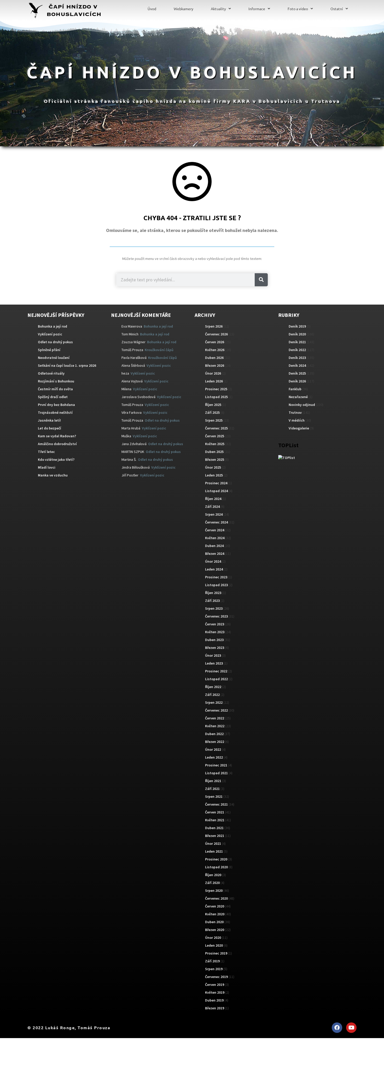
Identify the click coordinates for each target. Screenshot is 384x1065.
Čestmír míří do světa (55, 389)
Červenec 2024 (216, 522)
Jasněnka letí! (49, 420)
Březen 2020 (214, 929)
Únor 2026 (213, 373)
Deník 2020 (297, 334)
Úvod (152, 8)
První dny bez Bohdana (56, 404)
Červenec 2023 (216, 616)
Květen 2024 (214, 538)
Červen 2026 (214, 342)
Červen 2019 (214, 984)
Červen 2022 (214, 718)
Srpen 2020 (214, 890)
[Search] (261, 279)
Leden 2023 (214, 663)
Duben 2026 (214, 357)
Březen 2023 (214, 647)
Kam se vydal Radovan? (57, 436)
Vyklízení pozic (50, 334)
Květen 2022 (214, 726)
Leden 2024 (214, 569)
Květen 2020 (214, 914)
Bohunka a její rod (52, 326)
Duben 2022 (214, 733)
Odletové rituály (51, 373)
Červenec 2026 (216, 334)
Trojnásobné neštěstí (55, 412)
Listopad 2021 (216, 773)
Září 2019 (212, 961)
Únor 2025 (213, 467)
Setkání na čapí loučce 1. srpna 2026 (67, 365)
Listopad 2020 (216, 867)
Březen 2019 (214, 1008)
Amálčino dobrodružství (57, 443)
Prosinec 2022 (216, 671)
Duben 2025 (214, 451)
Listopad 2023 (216, 585)
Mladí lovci (46, 467)
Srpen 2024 (214, 514)
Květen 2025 (214, 443)
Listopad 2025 (216, 396)
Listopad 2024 (216, 490)
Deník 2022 (297, 349)
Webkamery (183, 8)
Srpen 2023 (214, 608)
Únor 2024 (213, 561)
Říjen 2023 (213, 592)
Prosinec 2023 (216, 577)
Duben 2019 (214, 1000)
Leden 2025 (214, 475)
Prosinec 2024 (216, 483)
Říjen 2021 (213, 780)
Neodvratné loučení (53, 357)
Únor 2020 (213, 937)
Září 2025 (212, 412)
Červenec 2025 (216, 428)
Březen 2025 (214, 459)
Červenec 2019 (216, 976)
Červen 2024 (214, 530)
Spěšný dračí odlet (53, 396)
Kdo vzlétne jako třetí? (56, 459)
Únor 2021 (213, 843)
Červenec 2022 (216, 710)
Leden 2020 (214, 945)
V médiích (297, 420)
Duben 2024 (214, 545)
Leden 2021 (214, 851)
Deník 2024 (297, 365)
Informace (256, 8)
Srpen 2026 (214, 326)
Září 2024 (212, 506)
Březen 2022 (214, 741)
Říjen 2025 (213, 404)
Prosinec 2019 (216, 953)
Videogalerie (299, 428)
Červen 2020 (214, 906)
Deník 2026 (297, 381)
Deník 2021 (297, 342)
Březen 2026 (214, 365)
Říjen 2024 (213, 498)
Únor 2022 (213, 749)
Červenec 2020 (216, 898)
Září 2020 (212, 882)
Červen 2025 (214, 436)
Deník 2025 (297, 373)
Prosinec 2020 (216, 859)
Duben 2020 (214, 921)
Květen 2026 (214, 349)
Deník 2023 (297, 357)
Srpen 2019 (214, 969)
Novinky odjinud (302, 404)
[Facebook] (337, 1027)
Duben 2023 (214, 639)
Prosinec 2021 (216, 765)
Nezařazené (298, 396)
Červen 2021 (214, 812)
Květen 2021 (214, 820)
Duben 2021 (214, 827)
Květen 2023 (214, 632)
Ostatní (336, 8)
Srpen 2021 (214, 796)
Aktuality (218, 8)
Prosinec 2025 (216, 389)
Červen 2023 (214, 624)
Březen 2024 (214, 553)
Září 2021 (212, 788)
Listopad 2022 (216, 679)
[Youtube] (351, 1027)
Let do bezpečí (49, 428)
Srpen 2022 (214, 702)
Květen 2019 (214, 992)
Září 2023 (212, 600)
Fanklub (295, 389)
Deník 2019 (297, 326)
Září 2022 (212, 694)
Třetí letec (46, 451)
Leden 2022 (214, 757)
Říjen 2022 (213, 686)
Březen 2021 (214, 835)
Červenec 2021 (216, 804)
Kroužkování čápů (159, 349)
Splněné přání (49, 349)
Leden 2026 (214, 381)
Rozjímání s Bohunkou (56, 381)
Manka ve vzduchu (53, 475)
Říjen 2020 (213, 874)
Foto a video (298, 8)
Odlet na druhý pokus (55, 342)
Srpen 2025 (214, 420)
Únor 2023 (213, 655)
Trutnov (295, 412)
